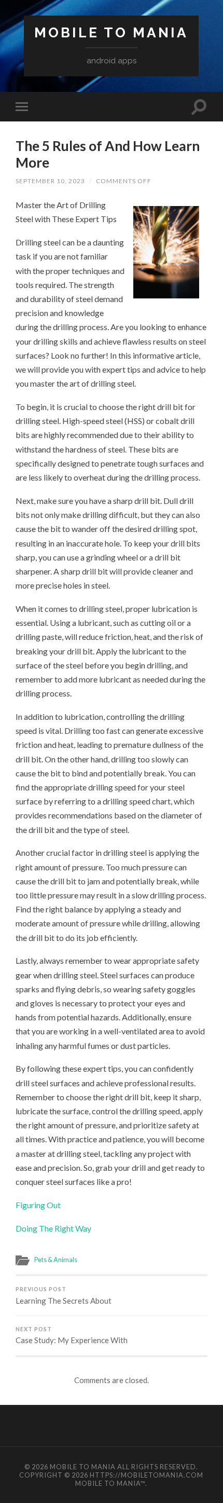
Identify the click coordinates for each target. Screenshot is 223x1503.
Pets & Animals (55, 1259)
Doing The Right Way (53, 1228)
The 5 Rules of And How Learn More (108, 154)
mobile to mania (111, 32)
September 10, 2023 (50, 181)
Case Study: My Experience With (72, 1335)
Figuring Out (38, 1205)
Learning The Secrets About (64, 1295)
